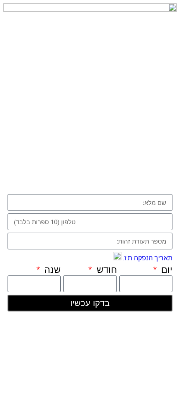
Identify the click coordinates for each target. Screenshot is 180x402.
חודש (105, 270)
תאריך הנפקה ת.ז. (146, 258)
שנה (51, 270)
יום (165, 270)
